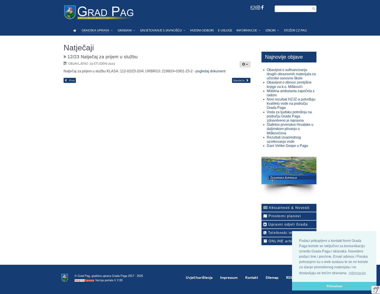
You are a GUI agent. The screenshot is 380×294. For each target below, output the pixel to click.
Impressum (229, 277)
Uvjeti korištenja (199, 277)
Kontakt (251, 277)
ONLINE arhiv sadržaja (289, 241)
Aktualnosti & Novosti (289, 208)
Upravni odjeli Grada (287, 224)
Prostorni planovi (284, 216)
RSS (289, 277)
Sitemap (272, 277)
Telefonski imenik (284, 233)
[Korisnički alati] (244, 64)
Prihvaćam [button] (334, 286)
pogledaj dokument (210, 71)
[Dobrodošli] (75, 30)
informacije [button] (357, 273)
